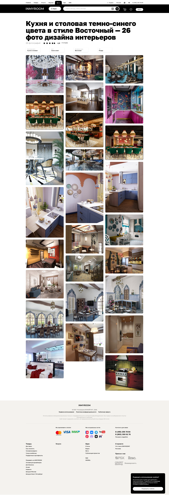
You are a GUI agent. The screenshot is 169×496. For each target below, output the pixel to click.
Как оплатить (30, 448)
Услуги (43, 2)
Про (64, 2)
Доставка (29, 446)
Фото (58, 3)
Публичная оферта (104, 412)
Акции (28, 467)
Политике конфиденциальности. (146, 481)
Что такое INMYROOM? (122, 446)
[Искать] (117, 8)
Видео (87, 448)
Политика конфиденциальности (86, 412)
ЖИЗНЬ (87, 460)
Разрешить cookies (148, 489)
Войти (139, 9)
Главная (28, 2)
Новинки (28, 469)
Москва (118, 2)
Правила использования (66, 412)
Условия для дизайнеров (33, 462)
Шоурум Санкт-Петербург (34, 474)
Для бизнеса (30, 465)
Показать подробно (121, 437)
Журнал (51, 2)
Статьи (87, 446)
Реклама (118, 448)
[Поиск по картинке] (112, 8)
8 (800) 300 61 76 (123, 434)
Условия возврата (31, 451)
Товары (36, 2)
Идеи (87, 444)
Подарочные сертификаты (34, 455)
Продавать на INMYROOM (34, 460)
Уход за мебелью (31, 453)
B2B (70, 2)
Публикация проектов (92, 453)
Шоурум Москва (31, 471)
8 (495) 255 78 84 (138, 2)
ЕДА (86, 458)
